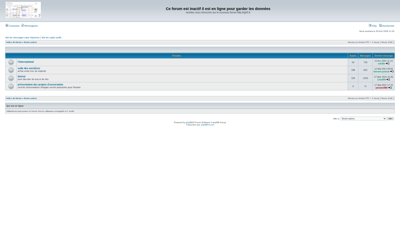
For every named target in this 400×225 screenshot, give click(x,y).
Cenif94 (381, 79)
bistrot (21, 76)
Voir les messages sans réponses (22, 37)
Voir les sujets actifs (51, 37)
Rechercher (388, 26)
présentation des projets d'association (40, 84)
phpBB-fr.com (207, 125)
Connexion (14, 26)
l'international (26, 61)
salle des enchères (29, 68)
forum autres (30, 42)
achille (381, 63)
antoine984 (381, 87)
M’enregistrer (31, 26)
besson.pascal (381, 71)
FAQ (374, 26)
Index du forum (13, 42)
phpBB (189, 122)
